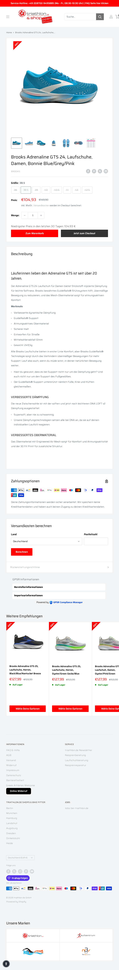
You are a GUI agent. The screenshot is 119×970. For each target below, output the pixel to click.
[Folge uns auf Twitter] (14, 871)
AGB (8, 755)
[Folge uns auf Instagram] (20, 871)
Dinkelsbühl (13, 838)
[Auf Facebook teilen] (88, 171)
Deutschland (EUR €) (18, 857)
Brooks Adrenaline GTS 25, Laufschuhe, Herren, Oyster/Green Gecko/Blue (66, 670)
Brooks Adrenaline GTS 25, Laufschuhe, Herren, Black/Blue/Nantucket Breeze (25, 670)
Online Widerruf (18, 791)
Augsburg (12, 828)
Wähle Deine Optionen (28, 709)
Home (9, 32)
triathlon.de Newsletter (78, 750)
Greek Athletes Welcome (20, 785)
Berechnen (22, 552)
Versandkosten (41, 205)
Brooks (15, 171)
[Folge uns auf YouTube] (32, 871)
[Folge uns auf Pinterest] (26, 871)
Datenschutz (13, 775)
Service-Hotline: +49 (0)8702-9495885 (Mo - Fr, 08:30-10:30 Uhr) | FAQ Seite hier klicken (59, 3)
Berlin (9, 808)
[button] (6, 964)
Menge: (15, 215)
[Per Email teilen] (106, 171)
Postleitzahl (90, 534)
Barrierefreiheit (15, 780)
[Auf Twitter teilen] (100, 171)
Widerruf (11, 765)
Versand (11, 760)
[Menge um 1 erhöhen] (41, 215)
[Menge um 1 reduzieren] (24, 215)
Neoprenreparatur (75, 765)
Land (14, 534)
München (11, 813)
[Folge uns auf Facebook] (8, 871)
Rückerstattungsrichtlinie (25, 567)
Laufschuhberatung (76, 760)
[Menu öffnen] (7, 17)
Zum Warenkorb (35, 233)
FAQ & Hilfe (13, 750)
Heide (9, 843)
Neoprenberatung (75, 755)
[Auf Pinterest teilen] (94, 171)
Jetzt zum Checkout (84, 233)
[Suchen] (100, 16)
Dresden (11, 833)
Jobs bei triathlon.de (76, 808)
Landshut (11, 823)
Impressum (12, 770)
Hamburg (11, 818)
